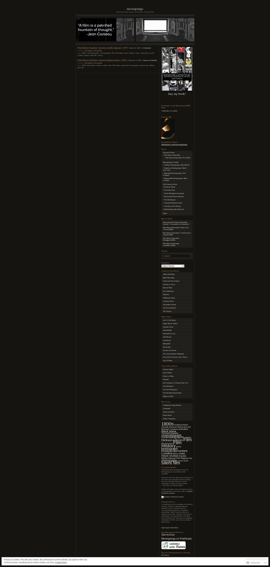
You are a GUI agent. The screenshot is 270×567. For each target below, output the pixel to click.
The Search (167, 311)
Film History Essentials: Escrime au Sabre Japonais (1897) (102, 47)
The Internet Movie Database (173, 354)
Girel (126, 53)
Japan (137, 53)
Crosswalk (166, 408)
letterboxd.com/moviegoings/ (174, 144)
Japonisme (145, 53)
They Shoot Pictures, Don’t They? (175, 357)
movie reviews (169, 455)
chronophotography (170, 433)
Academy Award (181, 425)
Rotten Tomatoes (169, 419)
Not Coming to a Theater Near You (175, 383)
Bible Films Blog (168, 278)
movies (182, 456)
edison (105, 65)
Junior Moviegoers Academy (174, 193)
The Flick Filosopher (170, 389)
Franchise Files (169, 190)
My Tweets (165, 555)
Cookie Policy (61, 562)
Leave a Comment (150, 60)
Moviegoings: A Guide (171, 162)
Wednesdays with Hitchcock (174, 209)
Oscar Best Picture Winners (174, 196)
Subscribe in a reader (169, 111)
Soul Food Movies (169, 308)
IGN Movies (167, 337)
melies (182, 453)
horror (178, 447)
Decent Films (167, 288)
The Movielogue (170, 200)
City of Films (167, 373)
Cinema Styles (168, 369)
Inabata (131, 53)
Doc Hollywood (168, 291)
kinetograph (134, 65)
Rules (165, 213)
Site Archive (168, 534)
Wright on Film (168, 396)
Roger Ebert (167, 415)
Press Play (167, 347)
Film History (89, 51)
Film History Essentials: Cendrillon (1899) (171, 244)
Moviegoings (135, 9)
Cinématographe (93, 53)
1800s (84, 53)
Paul (190, 458)
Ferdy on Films (168, 376)
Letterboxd (167, 340)
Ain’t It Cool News (169, 320)
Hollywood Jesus (169, 298)
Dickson (99, 65)
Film (113, 53)
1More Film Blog (169, 274)
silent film (93, 55)
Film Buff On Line (169, 334)
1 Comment (146, 48)
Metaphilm (166, 344)
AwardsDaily (167, 330)
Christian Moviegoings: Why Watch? (177, 165)
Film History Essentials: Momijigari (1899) (171, 239)
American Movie (169, 187)
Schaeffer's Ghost (169, 304)
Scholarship (98, 51)
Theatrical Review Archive (173, 203)
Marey (175, 454)
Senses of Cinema (169, 350)
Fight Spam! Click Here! (169, 528)
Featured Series (169, 152)
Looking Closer (168, 301)
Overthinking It (168, 386)
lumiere (86, 55)
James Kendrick (168, 412)
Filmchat (166, 294)
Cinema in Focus (169, 284)
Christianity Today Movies (172, 405)
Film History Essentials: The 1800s (178, 158)
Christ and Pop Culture (171, 281)
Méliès (164, 458)
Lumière (80, 55)
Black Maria (91, 65)
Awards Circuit (168, 327)
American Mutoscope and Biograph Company (176, 428)
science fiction (183, 461)
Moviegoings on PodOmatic (176, 538)
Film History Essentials (172, 155)
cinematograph (105, 53)
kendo (152, 53)
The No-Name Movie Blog (172, 393)
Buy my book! (177, 94)
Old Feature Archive (170, 184)
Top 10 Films (167, 360)
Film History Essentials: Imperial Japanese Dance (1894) (102, 60)
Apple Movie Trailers (170, 323)
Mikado (152, 65)
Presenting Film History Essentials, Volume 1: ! (176, 223)
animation (183, 429)
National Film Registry (178, 458)
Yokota (100, 55)
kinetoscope (144, 65)
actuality (164, 427)
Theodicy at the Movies (172, 206)
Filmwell (165, 379)
